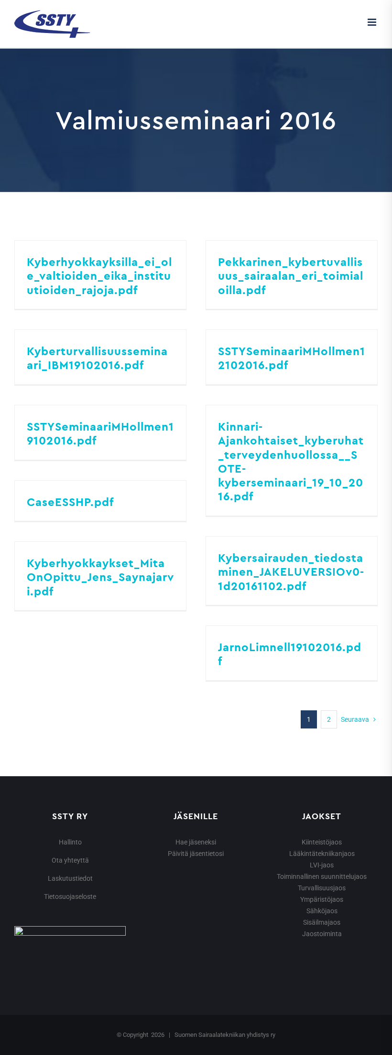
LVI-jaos (322, 865)
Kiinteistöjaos (322, 842)
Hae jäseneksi (195, 842)
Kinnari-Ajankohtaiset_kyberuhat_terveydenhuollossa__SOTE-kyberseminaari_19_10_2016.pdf (291, 461)
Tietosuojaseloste (70, 896)
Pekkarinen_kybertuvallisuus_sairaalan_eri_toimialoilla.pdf (290, 275)
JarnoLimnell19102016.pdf (289, 654)
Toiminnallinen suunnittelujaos (322, 876)
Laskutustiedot (70, 878)
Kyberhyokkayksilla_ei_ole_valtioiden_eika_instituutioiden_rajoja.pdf (99, 275)
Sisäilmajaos (321, 922)
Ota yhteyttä (70, 860)
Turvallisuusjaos (322, 888)
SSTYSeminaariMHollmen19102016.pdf (100, 433)
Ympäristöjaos (321, 899)
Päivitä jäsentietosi (196, 853)
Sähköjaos (322, 911)
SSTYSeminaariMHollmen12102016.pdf (291, 358)
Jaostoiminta (322, 934)
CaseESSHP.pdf (70, 502)
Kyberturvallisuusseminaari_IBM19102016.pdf (97, 358)
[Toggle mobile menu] (373, 22)
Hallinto (70, 842)
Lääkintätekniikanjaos (322, 853)
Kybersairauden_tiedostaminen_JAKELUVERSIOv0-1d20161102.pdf (291, 571)
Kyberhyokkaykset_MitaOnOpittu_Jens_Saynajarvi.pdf (100, 577)
